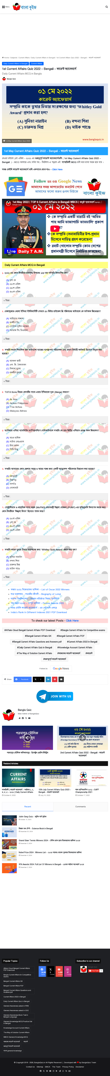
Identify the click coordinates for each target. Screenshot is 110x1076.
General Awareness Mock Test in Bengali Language (15, 1016)
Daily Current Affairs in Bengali (43, 58)
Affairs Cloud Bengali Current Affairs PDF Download (30, 630)
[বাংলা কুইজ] (24, 7)
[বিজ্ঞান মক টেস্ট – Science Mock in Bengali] (9, 832)
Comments (80, 806)
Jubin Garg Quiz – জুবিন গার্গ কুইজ (32, 816)
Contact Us (30, 1067)
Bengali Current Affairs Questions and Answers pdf (38, 641)
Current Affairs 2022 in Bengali (82, 641)
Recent (27, 806)
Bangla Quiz (11, 79)
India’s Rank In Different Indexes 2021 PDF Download (39, 612)
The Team (56, 1067)
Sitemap (40, 1067)
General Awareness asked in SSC (16, 1010)
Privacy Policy (68, 1067)
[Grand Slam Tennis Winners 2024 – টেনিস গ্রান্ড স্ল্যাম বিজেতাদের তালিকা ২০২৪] (9, 844)
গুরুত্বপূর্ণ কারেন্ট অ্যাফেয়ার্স (55, 659)
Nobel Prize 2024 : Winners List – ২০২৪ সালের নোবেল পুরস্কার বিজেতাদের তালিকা (50, 852)
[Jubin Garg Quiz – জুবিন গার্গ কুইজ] (9, 820)
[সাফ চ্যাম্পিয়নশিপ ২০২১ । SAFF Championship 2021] (91, 778)
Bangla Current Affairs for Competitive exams (83, 630)
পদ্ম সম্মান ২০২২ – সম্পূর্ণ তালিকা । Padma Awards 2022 (37, 603)
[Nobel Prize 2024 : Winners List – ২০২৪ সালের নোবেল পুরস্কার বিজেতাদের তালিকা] (9, 856)
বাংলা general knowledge (12, 1051)
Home (6, 58)
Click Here (57, 169)
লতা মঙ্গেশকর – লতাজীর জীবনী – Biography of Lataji (36, 594)
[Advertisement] (55, 35)
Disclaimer (80, 1067)
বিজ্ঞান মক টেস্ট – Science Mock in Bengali (36, 828)
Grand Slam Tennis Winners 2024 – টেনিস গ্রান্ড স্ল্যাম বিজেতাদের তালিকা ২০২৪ (49, 840)
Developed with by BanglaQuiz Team (80, 1063)
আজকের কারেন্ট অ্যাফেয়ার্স (69, 653)
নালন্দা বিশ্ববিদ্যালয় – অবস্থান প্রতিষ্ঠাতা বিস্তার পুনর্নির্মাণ (35, 598)
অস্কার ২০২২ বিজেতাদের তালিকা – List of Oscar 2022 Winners (40, 589)
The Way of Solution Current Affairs (35, 653)
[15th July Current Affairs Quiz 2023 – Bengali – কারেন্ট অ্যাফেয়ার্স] (55, 778)
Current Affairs (24, 58)
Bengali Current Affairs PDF (71, 636)
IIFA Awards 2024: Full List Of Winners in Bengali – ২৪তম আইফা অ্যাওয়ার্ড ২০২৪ (51, 864)
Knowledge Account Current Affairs (75, 647)
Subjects (13, 58)
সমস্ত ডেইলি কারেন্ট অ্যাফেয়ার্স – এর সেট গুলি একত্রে (34, 607)
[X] (26, 718)
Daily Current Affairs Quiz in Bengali (35, 647)
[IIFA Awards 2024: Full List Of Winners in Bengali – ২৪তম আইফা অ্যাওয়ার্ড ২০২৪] (9, 868)
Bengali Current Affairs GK (38, 636)
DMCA (47, 1067)
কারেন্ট (89, 653)
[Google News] (61, 669)
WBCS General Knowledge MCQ (15, 1037)
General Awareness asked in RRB (16, 1006)
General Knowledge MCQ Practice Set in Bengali (17, 1022)
